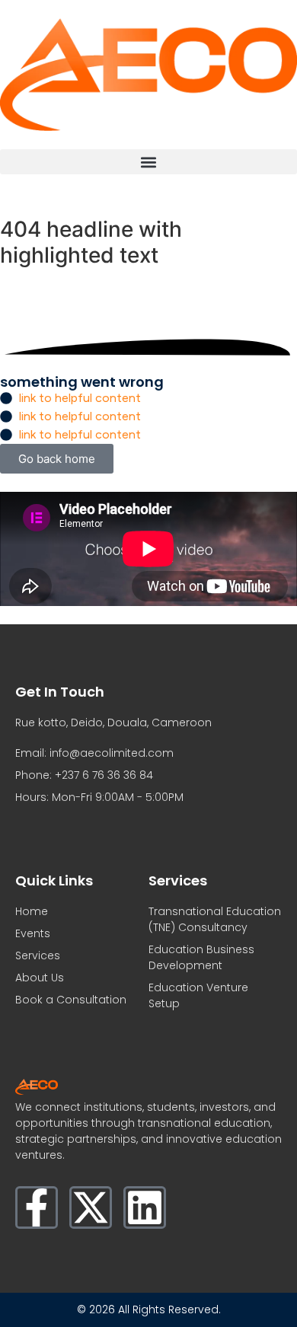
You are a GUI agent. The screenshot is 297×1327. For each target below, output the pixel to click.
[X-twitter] (90, 1207)
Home (31, 911)
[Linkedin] (144, 1207)
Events (32, 933)
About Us (39, 977)
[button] (148, 161)
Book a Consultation (70, 999)
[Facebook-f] (36, 1207)
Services (37, 955)
